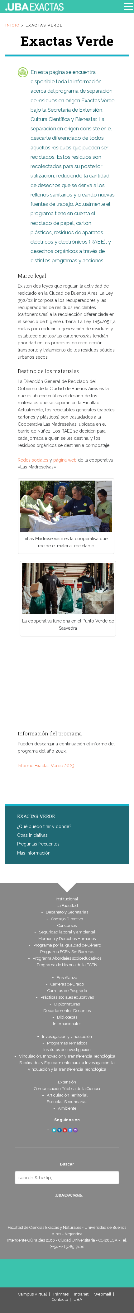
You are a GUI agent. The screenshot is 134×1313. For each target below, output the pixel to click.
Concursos (67, 925)
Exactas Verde (36, 816)
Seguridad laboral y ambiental (67, 932)
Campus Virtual (32, 1294)
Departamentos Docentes (67, 1010)
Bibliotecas (67, 1017)
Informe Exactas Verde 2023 (46, 765)
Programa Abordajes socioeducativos (67, 958)
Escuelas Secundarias (67, 1101)
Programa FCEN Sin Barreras (67, 951)
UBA (78, 1299)
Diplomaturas (67, 1004)
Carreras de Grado (67, 984)
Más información (33, 852)
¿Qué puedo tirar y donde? (44, 826)
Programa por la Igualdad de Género (67, 945)
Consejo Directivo (67, 919)
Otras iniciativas (32, 835)
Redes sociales (33, 460)
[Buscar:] (67, 1177)
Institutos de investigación (67, 1049)
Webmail (102, 1294)
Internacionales (67, 1023)
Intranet (81, 1294)
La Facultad (67, 905)
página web (65, 460)
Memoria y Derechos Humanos (67, 938)
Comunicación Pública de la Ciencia (67, 1088)
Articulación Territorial (67, 1095)
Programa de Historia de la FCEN (67, 964)
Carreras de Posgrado (67, 990)
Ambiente (67, 1108)
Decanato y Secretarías (67, 912)
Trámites (61, 1294)
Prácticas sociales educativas (67, 997)
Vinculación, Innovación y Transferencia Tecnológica (67, 1056)
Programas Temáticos (67, 1043)
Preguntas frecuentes (38, 843)
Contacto (60, 1299)
